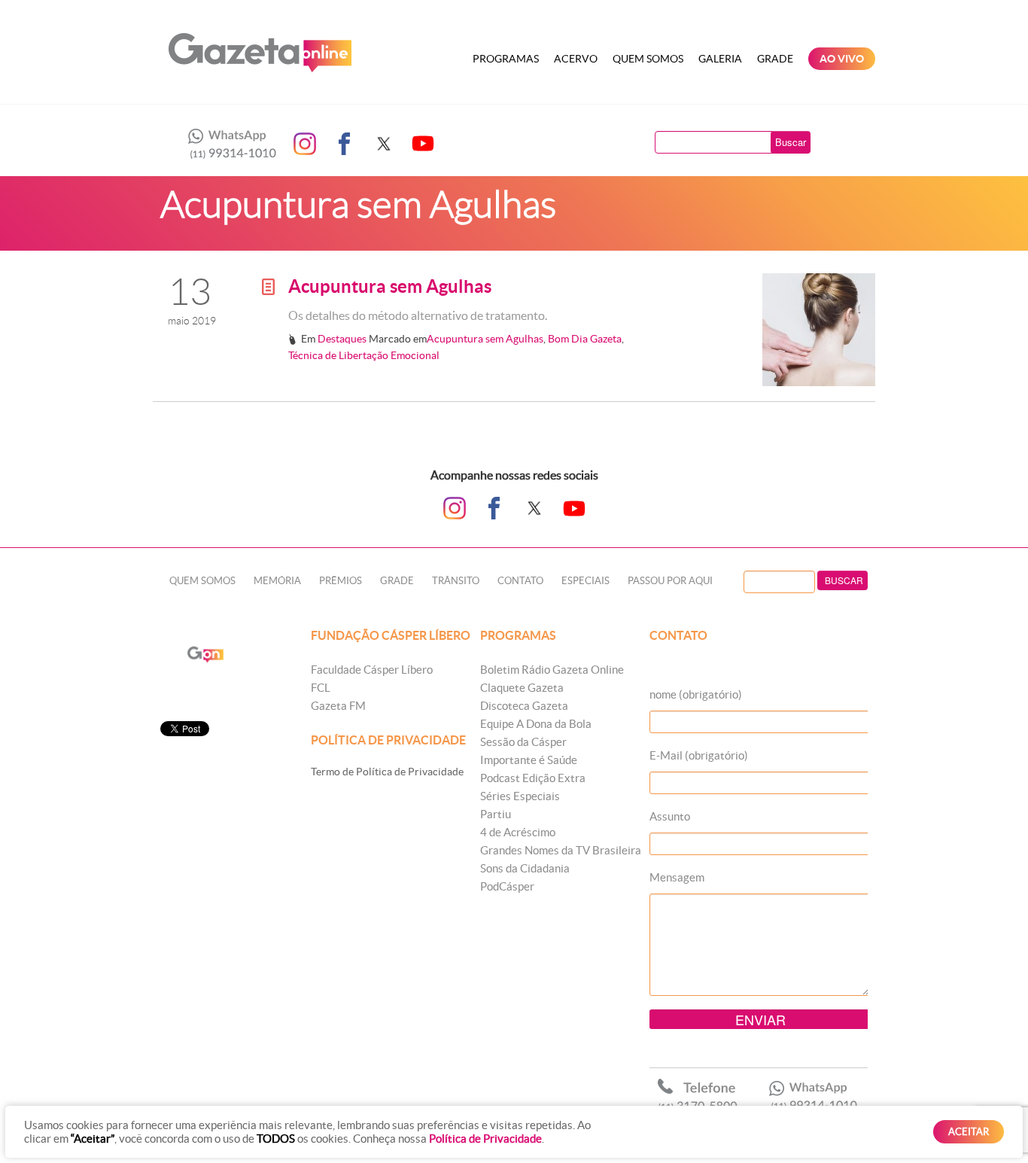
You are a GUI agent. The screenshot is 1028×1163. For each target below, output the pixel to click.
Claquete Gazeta (522, 687)
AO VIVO (842, 59)
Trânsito (455, 580)
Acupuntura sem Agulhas (389, 286)
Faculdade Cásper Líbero (372, 669)
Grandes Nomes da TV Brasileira (560, 850)
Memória (277, 580)
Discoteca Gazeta (524, 705)
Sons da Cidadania (525, 868)
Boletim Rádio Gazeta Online (552, 669)
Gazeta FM (338, 705)
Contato (520, 580)
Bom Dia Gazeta (585, 339)
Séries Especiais (520, 796)
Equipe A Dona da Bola (536, 723)
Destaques (342, 339)
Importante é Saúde (528, 760)
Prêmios (340, 580)
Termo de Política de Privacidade (387, 772)
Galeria (720, 59)
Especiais (585, 580)
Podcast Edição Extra (532, 778)
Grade (775, 59)
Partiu (495, 814)
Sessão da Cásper (523, 741)
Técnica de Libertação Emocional (363, 355)
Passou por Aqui (670, 580)
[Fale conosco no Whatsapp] (228, 143)
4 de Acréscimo (517, 832)
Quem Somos (648, 59)
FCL (320, 687)
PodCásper (507, 886)
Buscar (790, 142)
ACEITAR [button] (968, 1131)
